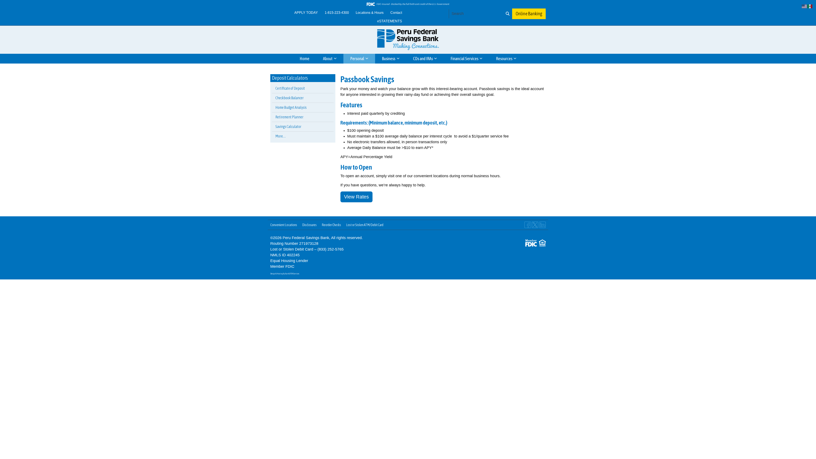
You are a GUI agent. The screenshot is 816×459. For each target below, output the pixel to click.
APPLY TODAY (306, 12)
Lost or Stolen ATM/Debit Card (364, 225)
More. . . (280, 136)
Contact (396, 12)
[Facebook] (527, 225)
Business (389, 58)
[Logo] (408, 39)
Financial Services (464, 58)
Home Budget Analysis (291, 107)
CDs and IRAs (423, 58)
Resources (504, 58)
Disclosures (309, 225)
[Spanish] (810, 6)
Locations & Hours (370, 12)
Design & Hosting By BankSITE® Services (284, 274)
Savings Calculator (288, 126)
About (328, 58)
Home (304, 58)
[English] (804, 6)
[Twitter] (535, 225)
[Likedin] (542, 225)
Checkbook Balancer (289, 98)
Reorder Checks (331, 225)
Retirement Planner (289, 117)
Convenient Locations (283, 225)
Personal (357, 58)
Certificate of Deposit (290, 88)
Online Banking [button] (529, 13)
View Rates (356, 197)
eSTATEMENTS (389, 21)
